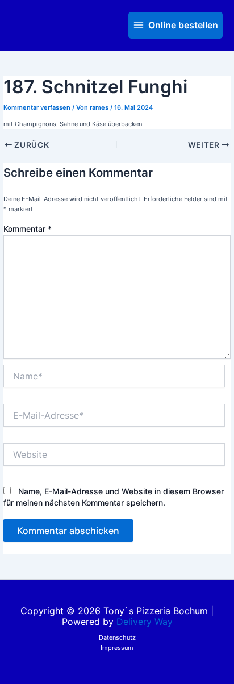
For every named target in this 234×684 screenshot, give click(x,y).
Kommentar (27, 228)
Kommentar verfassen (36, 107)
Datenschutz (117, 637)
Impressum (117, 648)
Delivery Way (144, 621)
